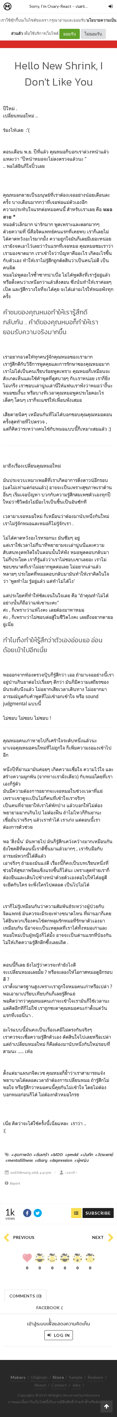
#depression (61, 1160)
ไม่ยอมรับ (93, 33)
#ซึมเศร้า (41, 1154)
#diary (41, 1160)
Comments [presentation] (25, 1295)
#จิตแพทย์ (104, 1154)
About (40, 1385)
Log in (61, 1335)
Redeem (95, 1377)
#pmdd (71, 1154)
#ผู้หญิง (81, 1160)
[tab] (25, 1295)
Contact (59, 1385)
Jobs (76, 1385)
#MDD (57, 1154)
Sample (75, 1377)
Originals (39, 1377)
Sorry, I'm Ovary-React (50, 6)
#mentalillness (19, 1160)
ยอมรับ (69, 33)
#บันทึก (86, 1154)
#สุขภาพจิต (21, 1154)
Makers (20, 7)
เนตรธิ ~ (83, 6)
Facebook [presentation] (49, 1309)
